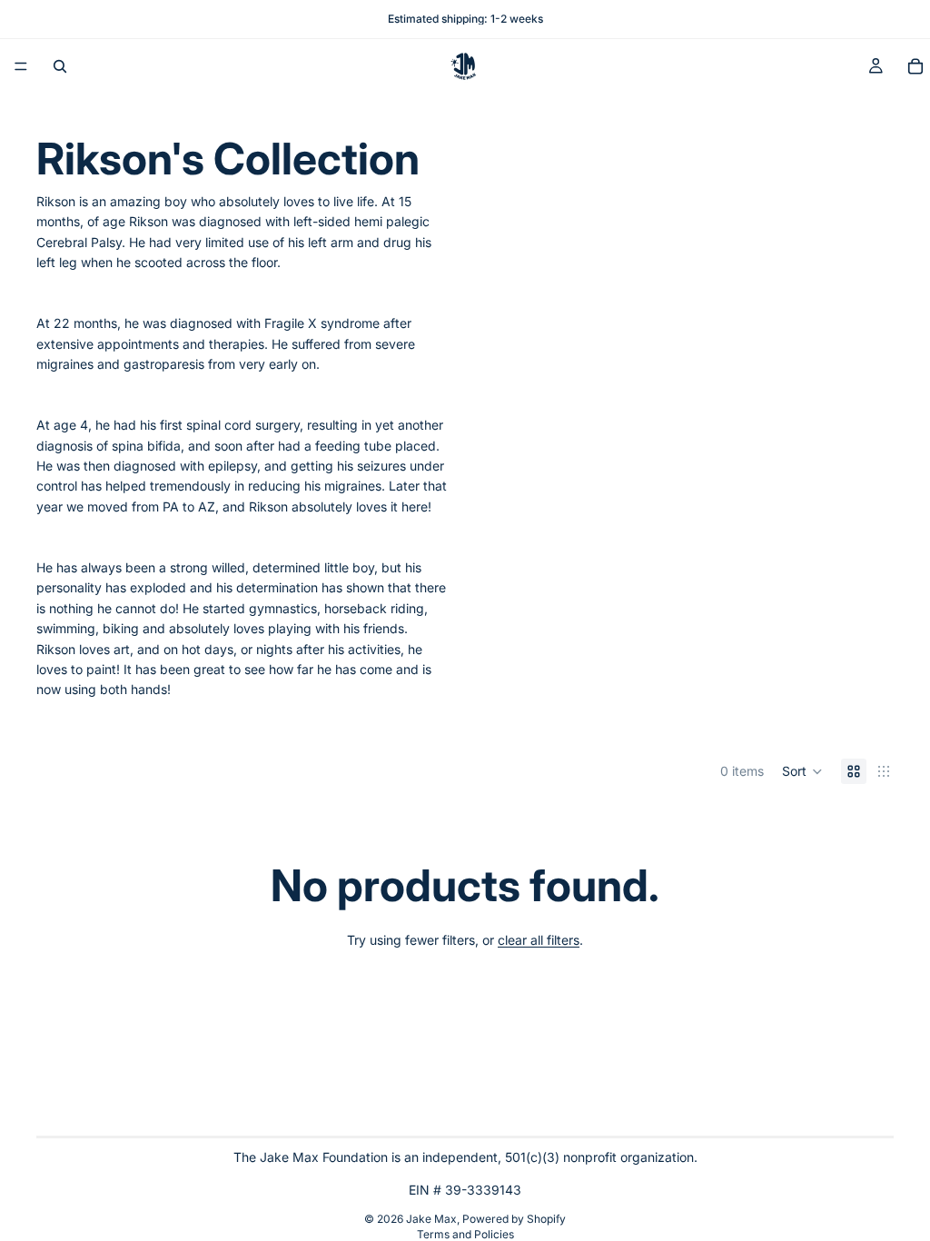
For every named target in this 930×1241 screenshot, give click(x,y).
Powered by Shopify (514, 1219)
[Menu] (21, 66)
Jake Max (431, 1219)
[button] (802, 771)
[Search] (60, 66)
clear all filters (538, 940)
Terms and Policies (465, 1234)
